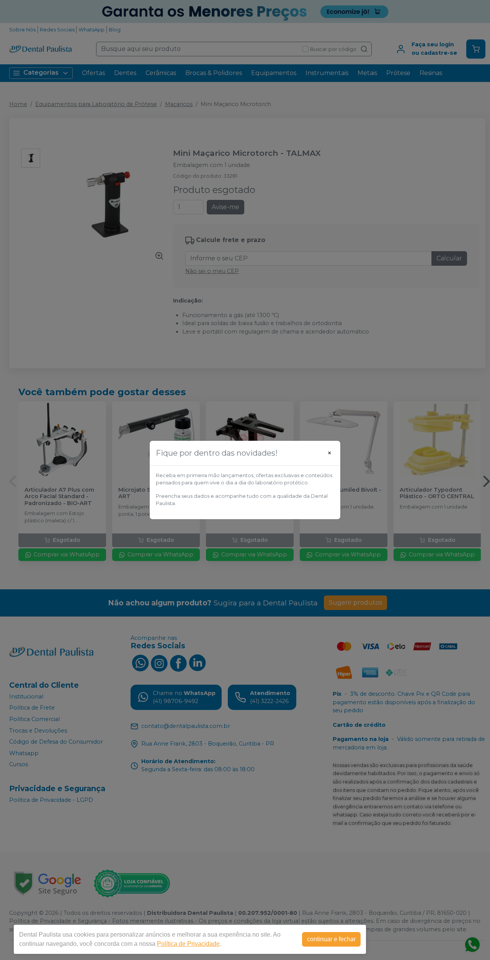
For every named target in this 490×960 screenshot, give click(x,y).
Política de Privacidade (188, 943)
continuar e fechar (331, 939)
